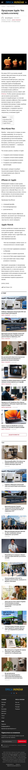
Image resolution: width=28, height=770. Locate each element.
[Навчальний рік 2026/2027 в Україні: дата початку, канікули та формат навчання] (14, 569)
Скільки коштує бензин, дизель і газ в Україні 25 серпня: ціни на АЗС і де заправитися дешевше (15, 628)
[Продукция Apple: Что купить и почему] (14, 62)
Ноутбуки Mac (7, 119)
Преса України (13, 754)
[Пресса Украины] (14, 2)
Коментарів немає (7, 21)
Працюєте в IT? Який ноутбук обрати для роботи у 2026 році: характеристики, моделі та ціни (13, 404)
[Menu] (2, 2)
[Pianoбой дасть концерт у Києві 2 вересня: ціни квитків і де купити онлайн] (14, 546)
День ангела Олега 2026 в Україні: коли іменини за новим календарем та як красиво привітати (15, 604)
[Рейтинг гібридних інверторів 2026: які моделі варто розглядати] (14, 303)
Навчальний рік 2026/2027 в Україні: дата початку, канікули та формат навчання (15, 579)
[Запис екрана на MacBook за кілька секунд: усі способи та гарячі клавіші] (14, 417)
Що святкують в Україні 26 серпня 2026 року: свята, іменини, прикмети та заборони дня (15, 651)
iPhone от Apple (7, 121)
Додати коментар (14, 434)
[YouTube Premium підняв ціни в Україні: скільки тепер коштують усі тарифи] (14, 372)
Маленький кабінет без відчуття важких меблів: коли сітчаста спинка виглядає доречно (15, 463)
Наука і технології (16, 19)
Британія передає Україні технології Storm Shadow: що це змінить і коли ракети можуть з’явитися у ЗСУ (12, 335)
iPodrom (3, 94)
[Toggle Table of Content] (10, 117)
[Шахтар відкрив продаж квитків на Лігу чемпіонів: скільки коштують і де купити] (14, 523)
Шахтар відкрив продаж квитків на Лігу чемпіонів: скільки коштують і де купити (15, 533)
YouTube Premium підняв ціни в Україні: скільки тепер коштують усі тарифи (13, 381)
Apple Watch (6, 123)
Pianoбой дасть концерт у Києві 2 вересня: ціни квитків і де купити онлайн (15, 556)
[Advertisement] (14, 37)
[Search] (26, 2)
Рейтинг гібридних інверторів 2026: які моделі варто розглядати (13, 312)
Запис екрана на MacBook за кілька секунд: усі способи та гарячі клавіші (12, 426)
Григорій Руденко (9, 17)
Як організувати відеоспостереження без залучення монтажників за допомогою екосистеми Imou (13, 358)
